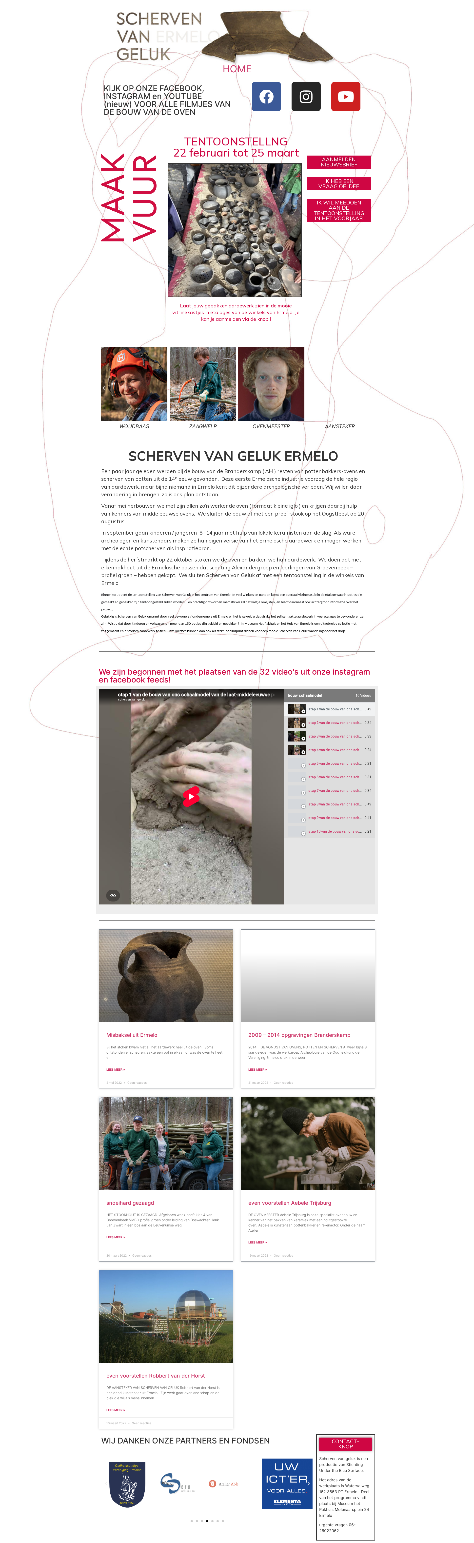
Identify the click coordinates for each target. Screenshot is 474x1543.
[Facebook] (266, 96)
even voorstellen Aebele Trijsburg (289, 1203)
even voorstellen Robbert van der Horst (155, 1376)
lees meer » (115, 1069)
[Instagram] (306, 96)
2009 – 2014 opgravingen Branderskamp (299, 1035)
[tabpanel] (191, 796)
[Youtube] (345, 96)
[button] (103, 388)
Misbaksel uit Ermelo (132, 1035)
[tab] (329, 709)
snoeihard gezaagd (130, 1203)
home (237, 69)
